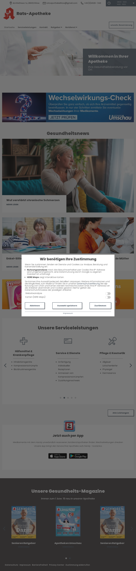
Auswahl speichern (67, 305)
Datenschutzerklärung (88, 283)
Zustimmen (100, 305)
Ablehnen (35, 305)
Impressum (68, 313)
